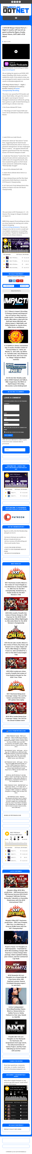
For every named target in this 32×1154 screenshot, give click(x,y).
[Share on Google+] (21, 281)
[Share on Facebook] (10, 281)
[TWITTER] (12, 1)
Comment (6, 403)
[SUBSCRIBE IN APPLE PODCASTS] (16, 66)
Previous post (9, 285)
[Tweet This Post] (14, 281)
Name (5, 413)
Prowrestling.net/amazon (12, 227)
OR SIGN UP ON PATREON (12, 553)
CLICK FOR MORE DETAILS (13, 547)
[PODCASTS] (20, 1)
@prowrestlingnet (8, 70)
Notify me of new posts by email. (15, 432)
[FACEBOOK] (15, 1)
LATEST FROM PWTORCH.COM (16, 731)
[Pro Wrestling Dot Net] (16, 9)
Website (6, 422)
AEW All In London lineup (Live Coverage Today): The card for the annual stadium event (16, 718)
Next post (24, 285)
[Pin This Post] (18, 281)
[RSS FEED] (17, 1)
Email (5, 418)
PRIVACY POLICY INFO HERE (16, 276)
